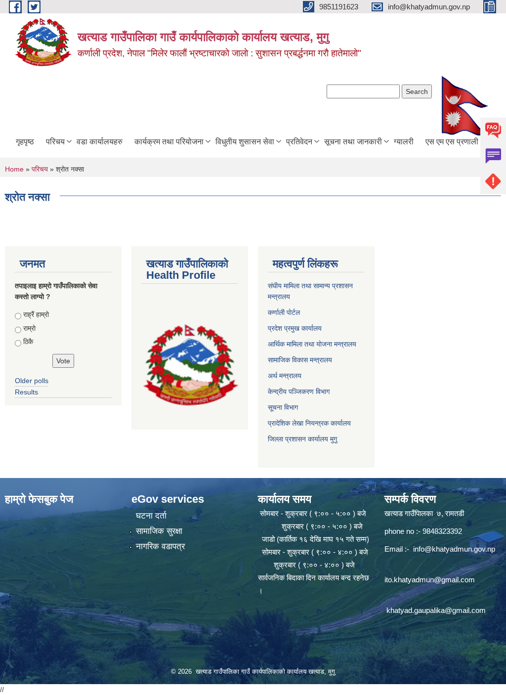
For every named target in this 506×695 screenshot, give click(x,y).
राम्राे (29, 328)
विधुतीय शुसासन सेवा (244, 141)
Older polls (31, 381)
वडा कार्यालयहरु (100, 141)
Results (26, 392)
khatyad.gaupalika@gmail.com (436, 610)
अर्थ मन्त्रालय (284, 376)
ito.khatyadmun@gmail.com (429, 579)
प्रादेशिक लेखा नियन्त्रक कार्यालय (309, 423)
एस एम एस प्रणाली (451, 141)
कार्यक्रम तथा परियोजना (169, 141)
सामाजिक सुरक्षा (159, 531)
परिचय (55, 141)
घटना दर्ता (151, 516)
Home (14, 169)
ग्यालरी (404, 141)
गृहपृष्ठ (25, 141)
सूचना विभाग (283, 407)
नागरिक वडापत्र (160, 546)
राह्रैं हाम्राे (36, 314)
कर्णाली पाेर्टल (284, 312)
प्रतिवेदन (299, 141)
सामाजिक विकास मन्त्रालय (300, 360)
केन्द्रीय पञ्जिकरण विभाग (299, 391)
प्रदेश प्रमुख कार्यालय (295, 328)
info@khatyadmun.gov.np (454, 549)
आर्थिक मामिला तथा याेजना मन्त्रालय (312, 344)
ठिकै (28, 342)
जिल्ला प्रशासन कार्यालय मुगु (302, 439)
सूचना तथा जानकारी (353, 141)
